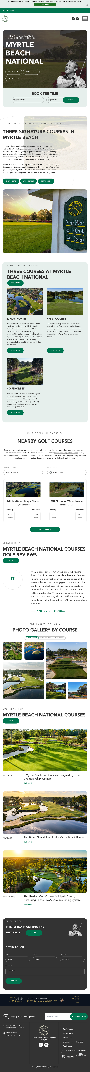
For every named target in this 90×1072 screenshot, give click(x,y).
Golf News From (13, 709)
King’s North (13, 72)
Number (63, 954)
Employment (68, 1046)
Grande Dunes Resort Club (23, 455)
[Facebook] (73, 18)
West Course (31, 72)
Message (9, 965)
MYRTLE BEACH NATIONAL (45, 624)
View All (11, 721)
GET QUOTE (15, 283)
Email (35, 954)
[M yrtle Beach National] (5, 18)
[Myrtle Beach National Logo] (44, 1030)
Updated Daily (12, 543)
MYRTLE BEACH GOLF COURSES (45, 433)
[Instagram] (77, 18)
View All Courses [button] (45, 529)
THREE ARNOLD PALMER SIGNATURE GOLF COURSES (21, 37)
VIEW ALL (11, 560)
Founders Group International (66, 453)
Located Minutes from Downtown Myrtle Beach (34, 123)
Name (7, 954)
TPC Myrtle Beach (45, 455)
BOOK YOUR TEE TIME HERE (23, 265)
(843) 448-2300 (8, 10)
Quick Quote (13, 921)
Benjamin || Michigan (52, 611)
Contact (79, 1042)
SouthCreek (14, 78)
